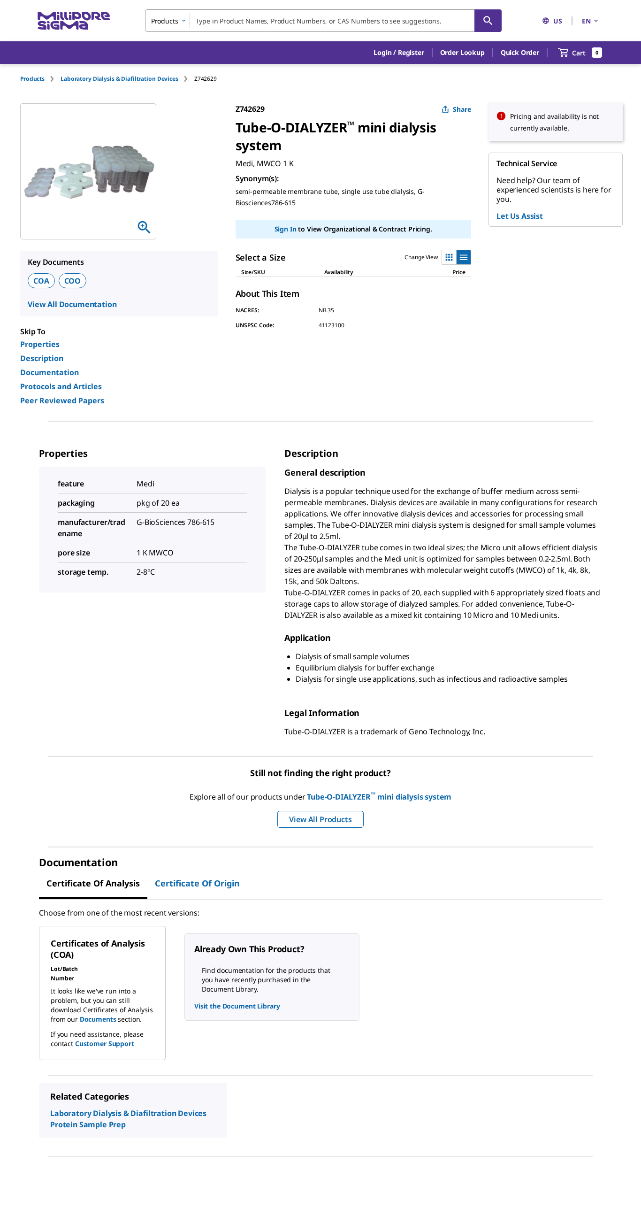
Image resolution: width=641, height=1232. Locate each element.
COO (72, 281)
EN (586, 20)
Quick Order (520, 52)
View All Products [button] (320, 819)
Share (462, 109)
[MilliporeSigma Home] (74, 21)
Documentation (49, 372)
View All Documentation (72, 304)
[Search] (488, 20)
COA (41, 281)
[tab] (40, 79)
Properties (40, 344)
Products (32, 79)
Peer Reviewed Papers (62, 400)
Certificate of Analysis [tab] (93, 883)
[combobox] (323, 20)
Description (41, 358)
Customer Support (104, 1043)
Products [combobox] (164, 20)
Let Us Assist (519, 216)
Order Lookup (462, 52)
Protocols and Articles (61, 386)
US (557, 20)
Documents (98, 1019)
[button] (399, 52)
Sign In (286, 228)
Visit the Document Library (237, 1005)
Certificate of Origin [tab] (197, 883)
